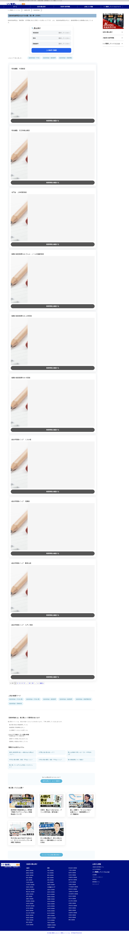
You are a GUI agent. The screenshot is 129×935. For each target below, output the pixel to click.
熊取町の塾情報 (72, 910)
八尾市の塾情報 (72, 870)
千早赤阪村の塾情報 (73, 886)
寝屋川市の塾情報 (51, 917)
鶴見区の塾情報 (29, 910)
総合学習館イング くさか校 (21, 439)
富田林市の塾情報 (73, 889)
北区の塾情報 (29, 879)
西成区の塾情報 (29, 915)
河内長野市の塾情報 (73, 893)
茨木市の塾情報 (51, 901)
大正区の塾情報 (29, 924)
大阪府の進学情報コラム (98, 866)
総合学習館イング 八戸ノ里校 (22, 625)
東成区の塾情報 (29, 917)
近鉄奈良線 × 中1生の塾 (15, 699)
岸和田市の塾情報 (73, 905)
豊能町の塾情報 (51, 899)
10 (29, 683)
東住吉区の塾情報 (30, 905)
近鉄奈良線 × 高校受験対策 (83, 699)
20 (32, 683)
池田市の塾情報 (51, 889)
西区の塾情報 (29, 877)
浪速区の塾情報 (29, 887)
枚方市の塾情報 (51, 913)
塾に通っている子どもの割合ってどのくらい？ (21, 766)
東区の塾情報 (50, 875)
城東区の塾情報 (29, 898)
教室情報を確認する (52, 120)
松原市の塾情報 (72, 875)
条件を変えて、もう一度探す (51, 781)
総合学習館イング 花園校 (21, 501)
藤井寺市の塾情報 (73, 879)
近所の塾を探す (108, 32)
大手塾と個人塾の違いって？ (47, 752)
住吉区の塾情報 (29, 903)
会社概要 (94, 874)
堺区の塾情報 (50, 870)
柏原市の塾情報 (72, 872)
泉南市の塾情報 (72, 917)
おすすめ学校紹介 (96, 869)
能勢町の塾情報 (51, 896)
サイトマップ (95, 884)
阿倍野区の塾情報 (30, 901)
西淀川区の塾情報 (30, 889)
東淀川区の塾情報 (30, 891)
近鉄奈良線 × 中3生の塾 (32, 699)
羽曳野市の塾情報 (73, 877)
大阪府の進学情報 (108, 38)
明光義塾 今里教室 (18, 68)
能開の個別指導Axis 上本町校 (22, 316)
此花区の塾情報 (29, 875)
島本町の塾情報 (51, 910)
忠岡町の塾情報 (72, 903)
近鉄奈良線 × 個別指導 (49, 58)
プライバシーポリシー (97, 877)
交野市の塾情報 (51, 915)
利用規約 (94, 879)
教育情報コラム (96, 881)
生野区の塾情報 (29, 894)
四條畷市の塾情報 (51, 924)
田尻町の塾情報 (72, 915)
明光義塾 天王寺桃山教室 (21, 130)
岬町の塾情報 (72, 919)
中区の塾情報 (50, 872)
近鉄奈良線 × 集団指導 (66, 699)
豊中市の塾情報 (51, 894)
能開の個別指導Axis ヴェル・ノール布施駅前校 (28, 254)
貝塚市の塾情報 (72, 908)
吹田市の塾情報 (51, 906)
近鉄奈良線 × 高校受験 (65, 58)
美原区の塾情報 (51, 884)
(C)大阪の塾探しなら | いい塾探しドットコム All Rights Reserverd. (64, 933)
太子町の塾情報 (72, 882)
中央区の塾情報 (29, 882)
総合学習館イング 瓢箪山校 (21, 563)
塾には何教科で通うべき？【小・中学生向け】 (79, 753)
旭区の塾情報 (29, 896)
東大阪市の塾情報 (73, 868)
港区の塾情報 (29, 922)
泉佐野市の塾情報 (73, 912)
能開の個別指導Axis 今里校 (21, 377)
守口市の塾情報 (51, 920)
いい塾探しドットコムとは (111, 43)
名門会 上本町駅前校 (19, 192)
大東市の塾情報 (51, 927)
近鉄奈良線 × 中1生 (34, 58)
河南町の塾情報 (72, 884)
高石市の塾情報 (72, 898)
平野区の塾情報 (29, 920)
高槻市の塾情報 (51, 903)
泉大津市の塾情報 (73, 900)
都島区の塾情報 (29, 870)
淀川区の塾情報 (29, 908)
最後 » (42, 683)
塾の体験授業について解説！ (76, 759)
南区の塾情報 (50, 879)
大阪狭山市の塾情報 (73, 891)
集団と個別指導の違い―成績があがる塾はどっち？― (21, 753)
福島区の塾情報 (29, 872)
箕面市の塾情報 (51, 892)
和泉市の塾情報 (72, 896)
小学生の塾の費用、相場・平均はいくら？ (50, 759)
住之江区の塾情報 (30, 912)
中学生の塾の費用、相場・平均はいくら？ (21, 759)
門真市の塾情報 (51, 922)
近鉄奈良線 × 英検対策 (15, 703)
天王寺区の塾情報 (30, 884)
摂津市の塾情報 (51, 908)
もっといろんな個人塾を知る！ (51, 854)
